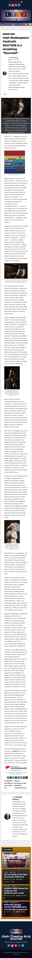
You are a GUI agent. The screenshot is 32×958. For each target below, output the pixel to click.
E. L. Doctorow (17, 181)
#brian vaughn (21, 69)
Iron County (6, 34)
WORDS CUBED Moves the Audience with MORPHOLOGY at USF (16, 890)
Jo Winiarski (15, 435)
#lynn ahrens (12, 78)
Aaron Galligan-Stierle (16, 650)
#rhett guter (12, 82)
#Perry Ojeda (19, 80)
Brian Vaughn (8, 286)
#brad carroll (12, 69)
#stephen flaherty (22, 82)
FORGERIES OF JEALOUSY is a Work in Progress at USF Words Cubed (15, 858)
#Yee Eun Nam (13, 89)
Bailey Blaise (18, 704)
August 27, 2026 (10, 911)
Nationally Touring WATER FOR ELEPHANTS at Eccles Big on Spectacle (16, 907)
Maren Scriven (22, 863)
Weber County (13, 872)
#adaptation (12, 64)
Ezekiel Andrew (8, 577)
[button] (23, 24)
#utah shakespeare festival (16, 87)
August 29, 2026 (10, 863)
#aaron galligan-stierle (15, 62)
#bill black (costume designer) (17, 66)
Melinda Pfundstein (10, 614)
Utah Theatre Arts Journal (16, 938)
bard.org (20, 762)
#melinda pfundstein (23, 78)
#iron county (12, 76)
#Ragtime (26, 80)
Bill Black (15, 480)
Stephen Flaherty (9, 230)
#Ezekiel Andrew (24, 73)
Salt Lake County (14, 902)
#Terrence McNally (14, 85)
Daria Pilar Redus (9, 695)
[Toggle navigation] (13, 24)
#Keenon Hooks (21, 76)
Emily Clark (21, 911)
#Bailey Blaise (20, 64)
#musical (12, 80)
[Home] (2, 24)
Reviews (12, 34)
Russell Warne (14, 57)
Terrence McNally (9, 731)
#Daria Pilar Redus (14, 71)
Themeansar (16, 954)
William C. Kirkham (20, 458)
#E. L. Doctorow (13, 73)
